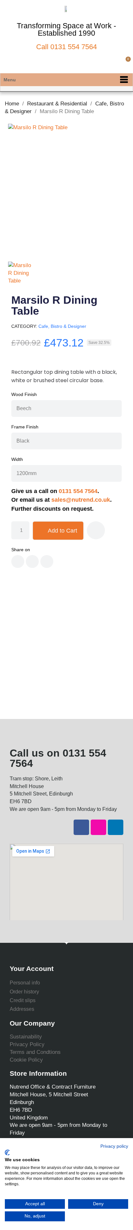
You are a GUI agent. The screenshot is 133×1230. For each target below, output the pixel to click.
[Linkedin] (115, 827)
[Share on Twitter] (32, 561)
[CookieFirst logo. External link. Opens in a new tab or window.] (7, 1152)
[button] (103, 63)
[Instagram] (98, 827)
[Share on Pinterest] (46, 561)
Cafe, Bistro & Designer (62, 326)
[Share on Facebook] (17, 561)
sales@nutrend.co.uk (80, 500)
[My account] (114, 62)
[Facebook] (81, 827)
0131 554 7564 (73, 47)
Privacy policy (114, 1146)
